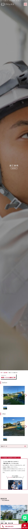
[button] (26, 395)
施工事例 (5, 372)
